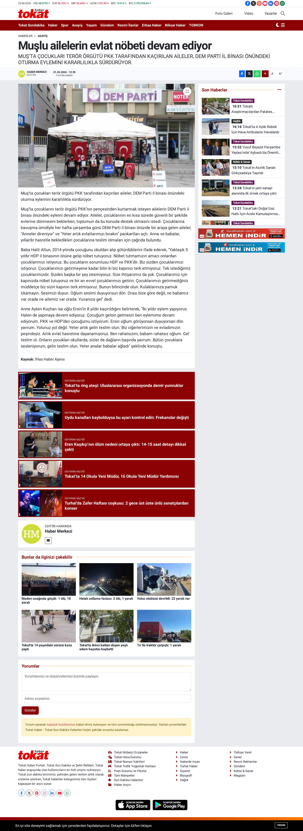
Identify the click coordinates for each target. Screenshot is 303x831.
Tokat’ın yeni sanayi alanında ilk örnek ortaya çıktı (254, 190)
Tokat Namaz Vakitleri (129, 762)
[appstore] (133, 805)
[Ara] (283, 13)
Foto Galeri (224, 13)
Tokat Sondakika (31, 25)
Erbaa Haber (151, 25)
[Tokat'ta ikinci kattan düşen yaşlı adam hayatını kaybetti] (106, 626)
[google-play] (170, 805)
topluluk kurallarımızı (61, 724)
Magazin (239, 775)
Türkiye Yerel (242, 752)
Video (248, 13)
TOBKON (196, 25)
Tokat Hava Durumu (127, 757)
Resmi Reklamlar (245, 762)
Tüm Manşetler (124, 775)
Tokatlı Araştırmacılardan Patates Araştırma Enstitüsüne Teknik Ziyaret (254, 109)
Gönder (30, 710)
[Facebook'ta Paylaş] (242, 73)
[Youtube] (59, 793)
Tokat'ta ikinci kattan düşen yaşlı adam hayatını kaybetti (103, 647)
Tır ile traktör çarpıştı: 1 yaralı (159, 645)
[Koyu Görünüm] (277, 25)
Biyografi (186, 775)
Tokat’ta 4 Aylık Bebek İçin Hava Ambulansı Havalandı (255, 129)
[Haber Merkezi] (31, 534)
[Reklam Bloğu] (241, 233)
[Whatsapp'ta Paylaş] (257, 73)
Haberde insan (190, 762)
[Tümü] (279, 90)
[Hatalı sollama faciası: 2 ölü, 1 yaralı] (106, 579)
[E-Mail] (48, 540)
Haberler (25, 36)
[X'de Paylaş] (249, 73)
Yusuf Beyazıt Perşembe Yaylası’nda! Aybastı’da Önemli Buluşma (255, 150)
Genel (238, 757)
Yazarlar (271, 13)
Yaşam (91, 25)
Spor (64, 25)
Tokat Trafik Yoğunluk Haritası (135, 766)
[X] (29, 793)
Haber (53, 25)
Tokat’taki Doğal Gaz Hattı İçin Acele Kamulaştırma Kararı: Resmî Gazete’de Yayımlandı (254, 211)
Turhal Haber (188, 766)
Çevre (184, 757)
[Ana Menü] (283, 25)
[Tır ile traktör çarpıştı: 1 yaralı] (164, 626)
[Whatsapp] (67, 793)
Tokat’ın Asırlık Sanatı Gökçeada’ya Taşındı (253, 170)
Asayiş (77, 25)
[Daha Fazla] (265, 73)
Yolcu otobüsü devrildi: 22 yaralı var (163, 598)
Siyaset (185, 771)
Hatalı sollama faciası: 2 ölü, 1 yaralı (106, 598)
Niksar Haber (175, 25)
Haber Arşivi (122, 785)
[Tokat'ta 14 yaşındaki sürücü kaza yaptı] (49, 626)
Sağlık (237, 121)
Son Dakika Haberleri (128, 780)
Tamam (281, 825)
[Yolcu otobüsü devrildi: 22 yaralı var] (164, 579)
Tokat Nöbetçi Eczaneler (131, 752)
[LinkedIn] (52, 793)
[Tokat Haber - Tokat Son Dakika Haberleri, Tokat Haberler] (33, 13)
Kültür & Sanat (241, 161)
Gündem (107, 25)
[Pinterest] (36, 793)
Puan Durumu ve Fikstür (130, 771)
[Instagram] (44, 793)
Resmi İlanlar (128, 25)
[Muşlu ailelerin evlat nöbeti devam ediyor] (106, 135)
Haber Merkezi (58, 531)
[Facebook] (21, 793)
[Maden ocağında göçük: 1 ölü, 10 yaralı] (49, 579)
